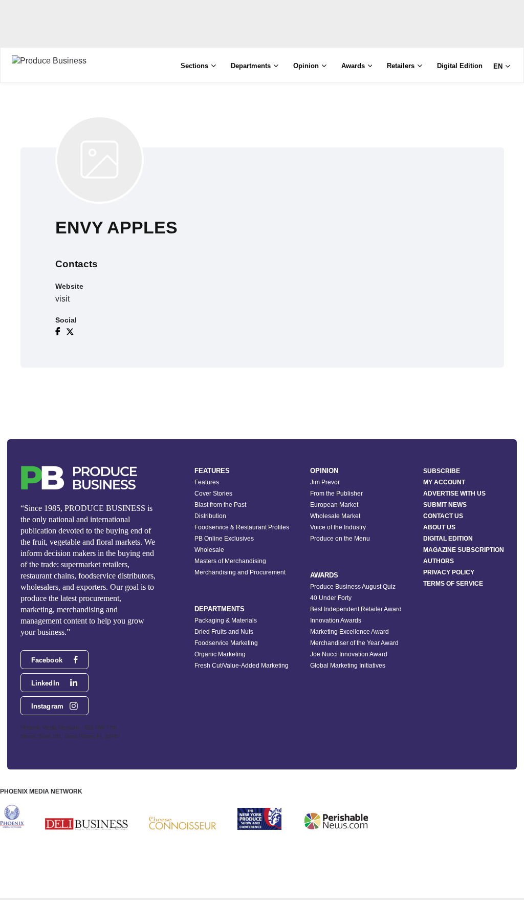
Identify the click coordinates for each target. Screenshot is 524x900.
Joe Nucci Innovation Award (348, 654)
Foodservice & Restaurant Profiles (241, 527)
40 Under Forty (331, 598)
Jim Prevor (325, 482)
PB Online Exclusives (224, 538)
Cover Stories (213, 493)
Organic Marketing (220, 654)
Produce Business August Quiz (353, 586)
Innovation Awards (335, 620)
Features (206, 482)
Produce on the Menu (340, 538)
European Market (334, 504)
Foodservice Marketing (226, 643)
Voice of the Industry (338, 527)
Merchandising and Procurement (240, 572)
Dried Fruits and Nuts (223, 631)
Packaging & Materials (225, 620)
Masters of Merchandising (230, 561)
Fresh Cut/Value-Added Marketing (241, 665)
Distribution (210, 516)
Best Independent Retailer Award (356, 609)
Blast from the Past (220, 504)
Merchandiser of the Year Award (354, 643)
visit (62, 298)
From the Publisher (336, 493)
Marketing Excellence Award (349, 631)
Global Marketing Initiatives (347, 665)
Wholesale (209, 549)
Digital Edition (460, 66)
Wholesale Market (335, 516)
